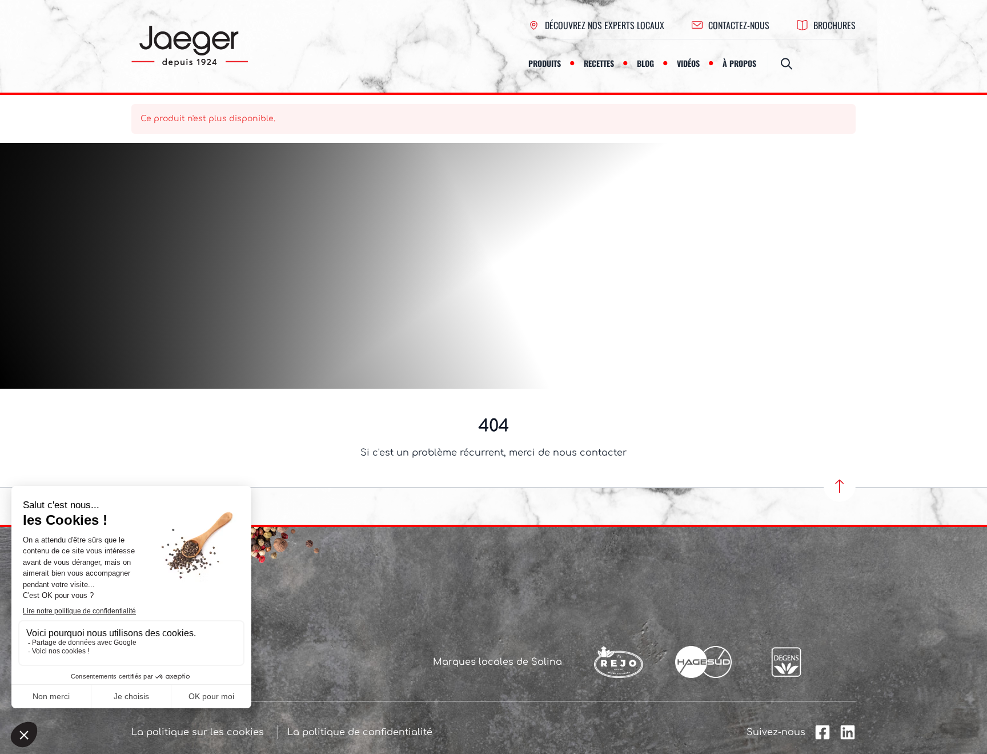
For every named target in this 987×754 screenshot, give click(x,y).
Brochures (834, 25)
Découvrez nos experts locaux (604, 25)
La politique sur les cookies (197, 732)
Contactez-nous (738, 25)
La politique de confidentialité (359, 732)
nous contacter (590, 453)
